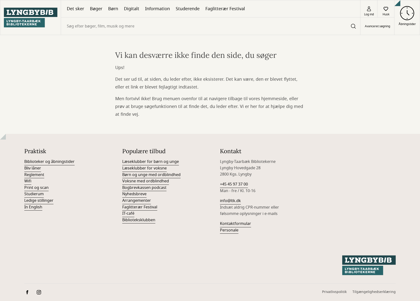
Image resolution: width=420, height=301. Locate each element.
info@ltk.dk (230, 201)
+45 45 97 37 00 (234, 184)
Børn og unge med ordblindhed (151, 175)
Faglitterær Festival (225, 9)
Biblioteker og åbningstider (49, 162)
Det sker (75, 9)
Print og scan (36, 188)
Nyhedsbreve (134, 194)
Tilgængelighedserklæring (374, 291)
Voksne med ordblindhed (145, 181)
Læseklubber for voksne (144, 168)
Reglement (34, 175)
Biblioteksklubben (138, 220)
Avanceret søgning (377, 26)
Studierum (34, 194)
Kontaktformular (235, 224)
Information (157, 9)
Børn (113, 9)
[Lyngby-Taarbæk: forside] (30, 17)
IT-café (128, 213)
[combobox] (210, 26)
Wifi (27, 181)
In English (33, 207)
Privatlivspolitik (334, 291)
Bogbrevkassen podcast (144, 188)
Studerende (188, 9)
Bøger (96, 9)
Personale (229, 230)
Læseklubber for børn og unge (150, 162)
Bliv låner (32, 168)
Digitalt (131, 9)
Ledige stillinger (38, 201)
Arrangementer (136, 201)
